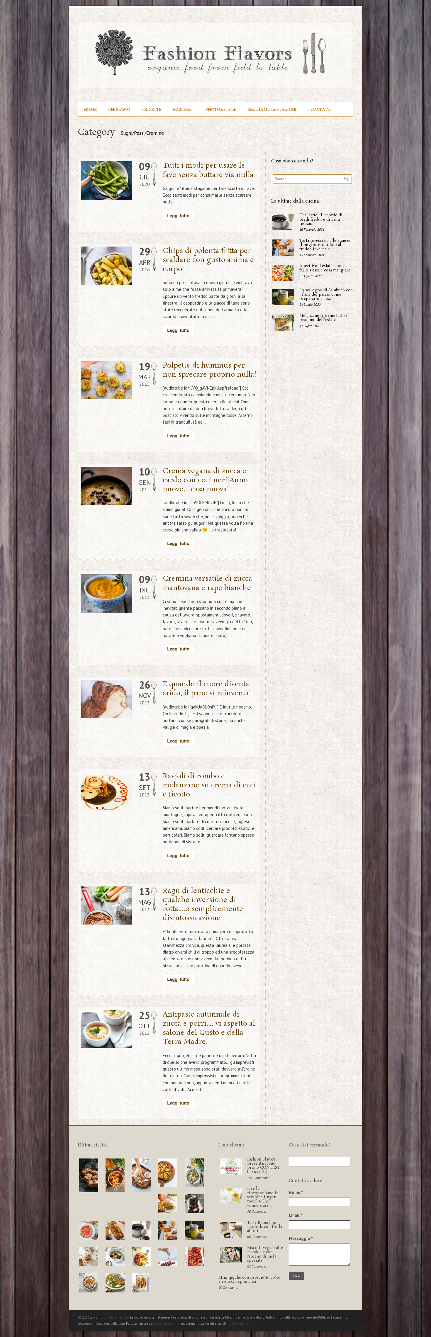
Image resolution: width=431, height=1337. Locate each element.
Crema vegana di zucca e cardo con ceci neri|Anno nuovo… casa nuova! (205, 480)
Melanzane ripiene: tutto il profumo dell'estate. (324, 318)
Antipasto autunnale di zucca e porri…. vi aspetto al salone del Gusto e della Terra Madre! (209, 1028)
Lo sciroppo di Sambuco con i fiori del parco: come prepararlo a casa (326, 295)
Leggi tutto (178, 215)
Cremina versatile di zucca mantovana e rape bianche (207, 583)
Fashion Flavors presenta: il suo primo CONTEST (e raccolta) (263, 1166)
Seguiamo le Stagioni (272, 109)
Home (90, 109)
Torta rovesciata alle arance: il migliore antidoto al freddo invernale (324, 245)
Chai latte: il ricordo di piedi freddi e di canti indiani (320, 220)
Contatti (320, 109)
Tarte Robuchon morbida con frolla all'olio (264, 1227)
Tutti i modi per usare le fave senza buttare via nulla (208, 170)
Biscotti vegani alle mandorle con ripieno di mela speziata (265, 1254)
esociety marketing (166, 1323)
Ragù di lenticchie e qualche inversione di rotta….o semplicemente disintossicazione (203, 904)
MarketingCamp (238, 1323)
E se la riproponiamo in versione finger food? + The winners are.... (263, 1197)
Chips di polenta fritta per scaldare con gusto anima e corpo (208, 260)
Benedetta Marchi (115, 1317)
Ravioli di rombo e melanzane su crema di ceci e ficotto (209, 785)
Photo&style (219, 109)
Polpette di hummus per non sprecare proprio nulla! (210, 370)
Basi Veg (182, 109)
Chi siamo (119, 109)
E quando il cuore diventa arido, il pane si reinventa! (207, 688)
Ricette (151, 109)
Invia (297, 1276)
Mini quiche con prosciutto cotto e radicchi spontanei (249, 1280)
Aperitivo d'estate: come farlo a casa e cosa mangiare (324, 268)
